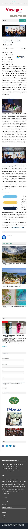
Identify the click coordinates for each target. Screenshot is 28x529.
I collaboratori (4, 509)
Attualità (5, 322)
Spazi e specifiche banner (7, 507)
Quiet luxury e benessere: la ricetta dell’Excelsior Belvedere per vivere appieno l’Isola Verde (13, 285)
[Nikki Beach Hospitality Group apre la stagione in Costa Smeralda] (14, 297)
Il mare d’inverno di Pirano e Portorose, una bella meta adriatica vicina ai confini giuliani (14, 3)
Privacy (3, 518)
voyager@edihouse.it (14, 470)
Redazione (5, 48)
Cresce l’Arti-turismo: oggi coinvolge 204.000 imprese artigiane (13, 336)
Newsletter (4, 512)
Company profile (5, 501)
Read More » (4, 346)
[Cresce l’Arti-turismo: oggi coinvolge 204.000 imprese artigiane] (14, 327)
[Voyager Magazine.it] (14, 10)
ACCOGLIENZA (23, 48)
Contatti (3, 515)
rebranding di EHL (13, 71)
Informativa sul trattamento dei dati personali (14, 382)
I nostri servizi (4, 504)
